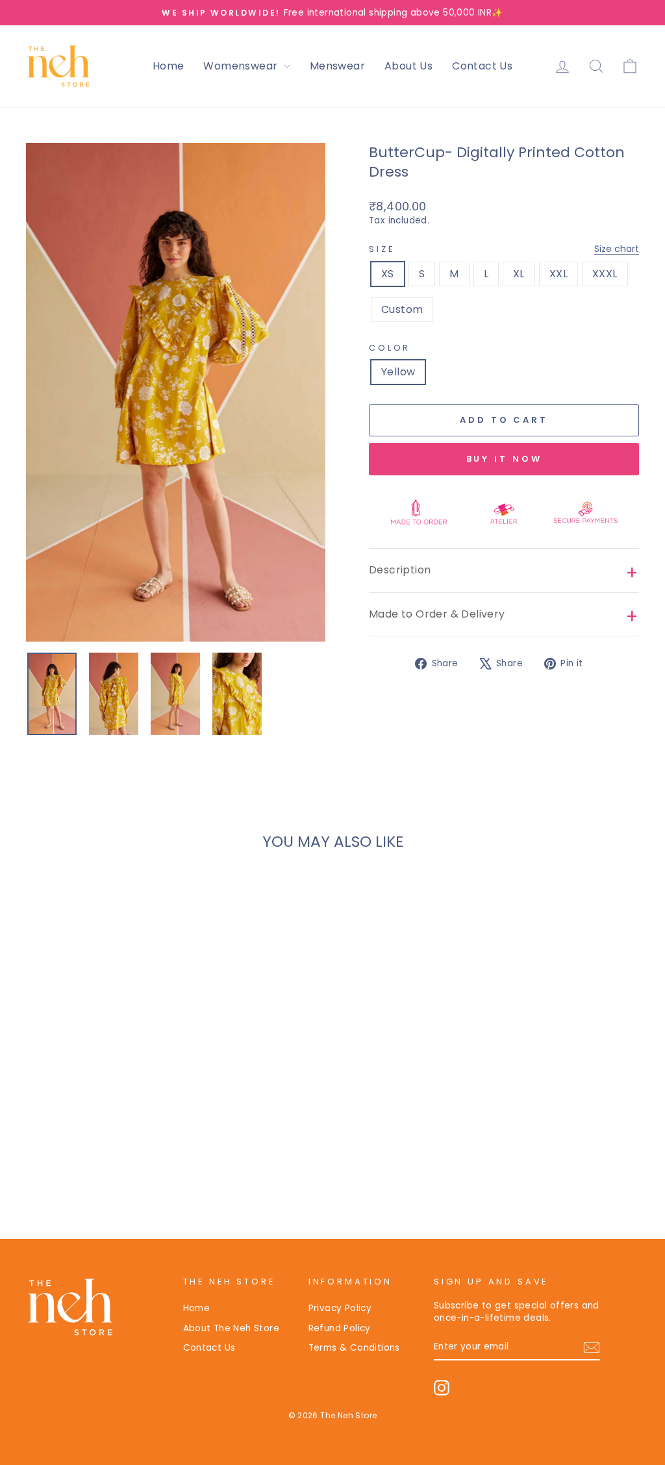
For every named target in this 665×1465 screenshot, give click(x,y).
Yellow (398, 371)
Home (168, 65)
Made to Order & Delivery (437, 614)
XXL (558, 273)
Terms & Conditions (354, 1348)
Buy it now (504, 459)
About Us (408, 65)
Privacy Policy (340, 1308)
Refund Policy (339, 1328)
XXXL (605, 273)
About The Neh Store (231, 1328)
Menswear (337, 65)
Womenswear (241, 65)
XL (519, 273)
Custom (402, 309)
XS (387, 273)
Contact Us (482, 65)
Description (400, 569)
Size (504, 249)
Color (389, 347)
